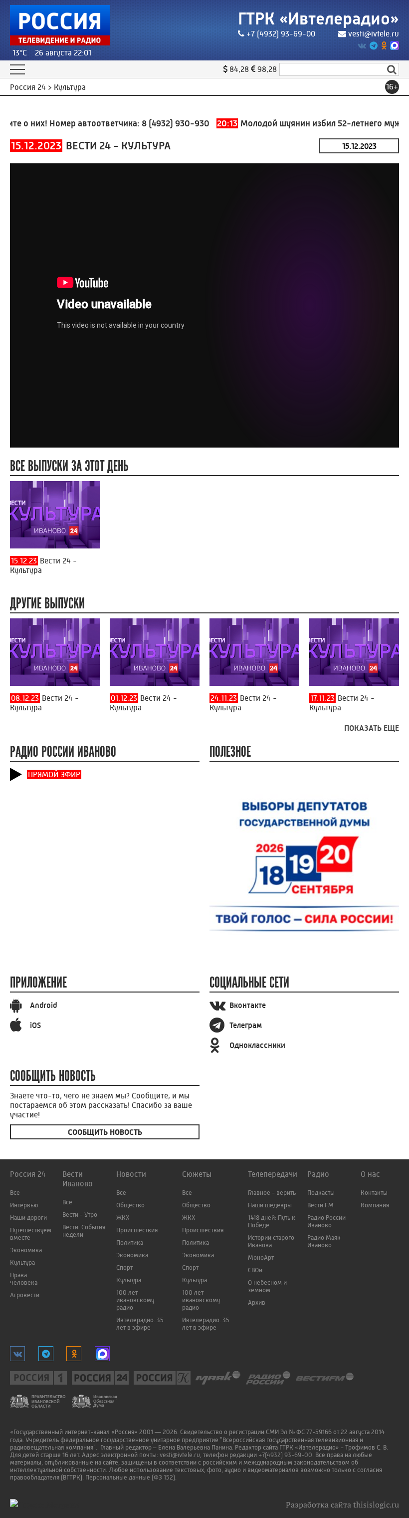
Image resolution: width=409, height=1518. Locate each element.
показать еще (371, 728)
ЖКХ (123, 1217)
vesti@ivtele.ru (373, 33)
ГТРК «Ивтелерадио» (318, 18)
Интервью (24, 1205)
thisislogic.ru (376, 1504)
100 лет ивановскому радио (135, 1300)
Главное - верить (272, 1192)
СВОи (255, 1270)
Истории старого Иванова (271, 1241)
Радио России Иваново (326, 1221)
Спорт (124, 1267)
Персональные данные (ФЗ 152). (131, 1477)
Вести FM (320, 1205)
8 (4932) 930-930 (162, 123)
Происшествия (137, 1230)
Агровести (24, 1295)
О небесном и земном (267, 1286)
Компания (375, 1205)
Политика (129, 1242)
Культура (22, 1262)
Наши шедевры (270, 1205)
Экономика (26, 1250)
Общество (130, 1205)
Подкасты (321, 1192)
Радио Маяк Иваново (324, 1241)
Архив (256, 1302)
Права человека (23, 1278)
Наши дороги (28, 1217)
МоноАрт (261, 1257)
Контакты (374, 1192)
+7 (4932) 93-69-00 (280, 33)
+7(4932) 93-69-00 (285, 1455)
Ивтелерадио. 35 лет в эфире (140, 1323)
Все (15, 1192)
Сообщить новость (105, 1132)
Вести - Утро (79, 1214)
